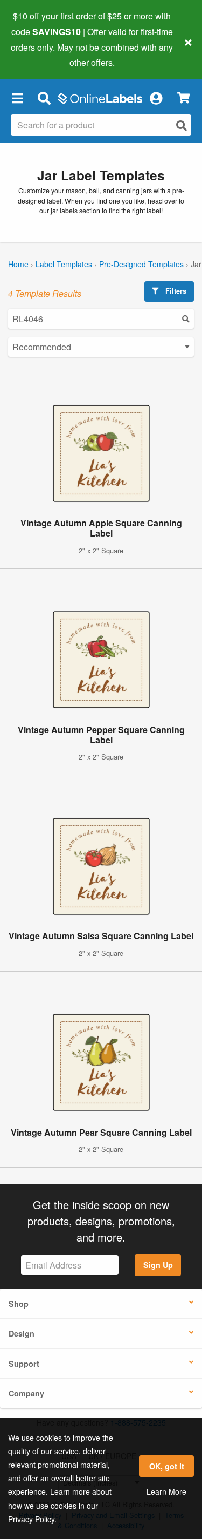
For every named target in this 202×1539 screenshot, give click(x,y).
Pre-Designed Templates (141, 264)
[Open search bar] (44, 98)
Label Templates (64, 264)
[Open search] (181, 125)
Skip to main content (39, 54)
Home (18, 264)
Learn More (166, 1491)
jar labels (64, 210)
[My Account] (155, 98)
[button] (17, 98)
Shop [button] (19, 1303)
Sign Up (158, 1264)
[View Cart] (183, 98)
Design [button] (21, 1333)
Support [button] (24, 1363)
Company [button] (26, 1393)
